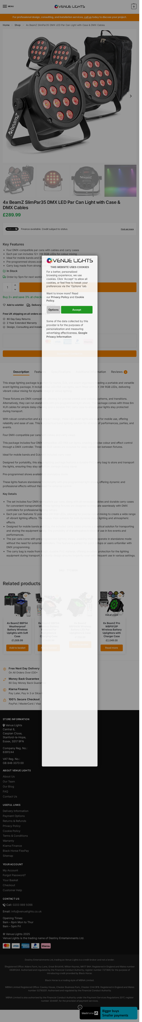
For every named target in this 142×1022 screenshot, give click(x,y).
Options (53, 309)
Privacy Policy (60, 297)
